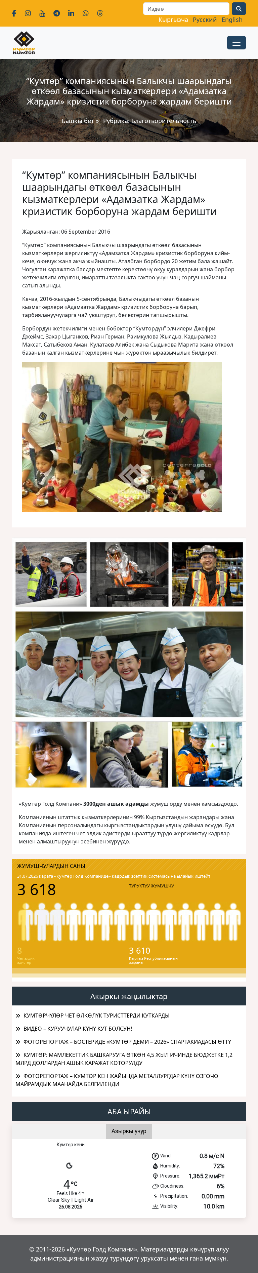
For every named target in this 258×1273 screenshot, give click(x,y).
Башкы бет (79, 121)
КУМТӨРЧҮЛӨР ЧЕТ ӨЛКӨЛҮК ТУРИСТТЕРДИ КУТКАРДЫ (97, 1015)
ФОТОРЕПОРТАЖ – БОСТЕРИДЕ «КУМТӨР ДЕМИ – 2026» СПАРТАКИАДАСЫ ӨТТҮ (127, 1041)
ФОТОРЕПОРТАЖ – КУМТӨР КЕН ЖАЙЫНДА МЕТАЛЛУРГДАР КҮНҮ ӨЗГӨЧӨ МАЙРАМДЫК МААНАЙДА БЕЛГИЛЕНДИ (116, 1080)
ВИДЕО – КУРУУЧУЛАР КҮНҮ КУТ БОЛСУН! (78, 1028)
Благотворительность (164, 121)
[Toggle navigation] (236, 42)
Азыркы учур (129, 1131)
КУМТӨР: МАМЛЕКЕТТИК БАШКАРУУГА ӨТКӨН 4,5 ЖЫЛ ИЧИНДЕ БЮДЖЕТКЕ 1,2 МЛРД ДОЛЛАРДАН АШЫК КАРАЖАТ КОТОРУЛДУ (123, 1059)
